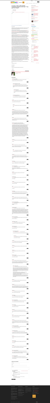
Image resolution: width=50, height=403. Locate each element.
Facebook (14, 69)
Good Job (13, 154)
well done (13, 240)
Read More (26, 392)
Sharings (27, 3)
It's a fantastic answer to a (15, 330)
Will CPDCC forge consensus (21, 394)
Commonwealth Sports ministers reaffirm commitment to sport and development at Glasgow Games (35, 47)
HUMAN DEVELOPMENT (33, 26)
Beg (13, 149)
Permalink (13, 79)
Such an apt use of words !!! (15, 350)
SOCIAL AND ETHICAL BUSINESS (34, 39)
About (36, 3)
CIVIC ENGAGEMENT (33, 30)
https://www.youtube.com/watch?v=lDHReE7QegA (17, 25)
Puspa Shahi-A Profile (36, 20)
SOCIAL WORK (32, 38)
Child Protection (33, 27)
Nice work (13, 284)
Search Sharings (30, 3)
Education (33, 29)
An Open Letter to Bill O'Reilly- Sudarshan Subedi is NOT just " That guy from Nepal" (21, 393)
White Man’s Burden (20, 35)
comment (13, 345)
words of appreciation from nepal (16, 83)
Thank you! (13, 309)
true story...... (13, 139)
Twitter (16, 69)
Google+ (15, 69)
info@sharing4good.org (36, 390)
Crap (12, 186)
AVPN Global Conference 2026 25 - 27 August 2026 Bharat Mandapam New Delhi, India (35, 60)
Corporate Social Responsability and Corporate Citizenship (35, 40)
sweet (12, 144)
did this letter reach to (14, 226)
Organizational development (34, 37)
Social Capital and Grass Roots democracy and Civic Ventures (35, 33)
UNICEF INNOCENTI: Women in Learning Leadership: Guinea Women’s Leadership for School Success (34, 55)
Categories (34, 3)
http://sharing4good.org (36, 391)
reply (27, 93)
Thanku (13, 196)
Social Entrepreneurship (34, 42)
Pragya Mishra (18, 72)
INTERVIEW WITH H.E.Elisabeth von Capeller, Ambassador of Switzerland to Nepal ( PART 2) (34, 10)
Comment (13, 366)
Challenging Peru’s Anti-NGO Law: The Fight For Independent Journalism (14, 391)
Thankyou (13, 181)
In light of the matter (14, 207)
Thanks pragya (13, 295)
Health (32, 28)
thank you (13, 279)
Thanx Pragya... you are (14, 221)
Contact (38, 3)
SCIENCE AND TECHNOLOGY (34, 34)
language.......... (13, 109)
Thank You (13, 245)
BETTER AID (32, 36)
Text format (13, 370)
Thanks (13, 117)
